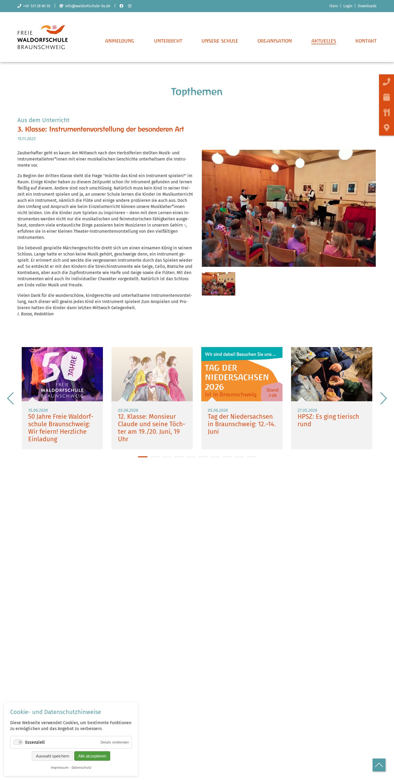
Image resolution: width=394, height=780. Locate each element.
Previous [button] (10, 398)
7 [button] (215, 456)
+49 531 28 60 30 (35, 6)
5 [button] (191, 456)
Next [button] (383, 398)
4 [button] (179, 456)
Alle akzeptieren (92, 756)
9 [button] (239, 456)
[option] (62, 398)
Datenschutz (81, 768)
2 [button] (154, 456)
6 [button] (203, 456)
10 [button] (251, 456)
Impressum (59, 768)
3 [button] (167, 456)
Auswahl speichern (52, 756)
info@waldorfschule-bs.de (86, 6)
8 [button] (227, 456)
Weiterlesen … (62, 398)
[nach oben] (379, 765)
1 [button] (142, 456)
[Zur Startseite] (42, 47)
